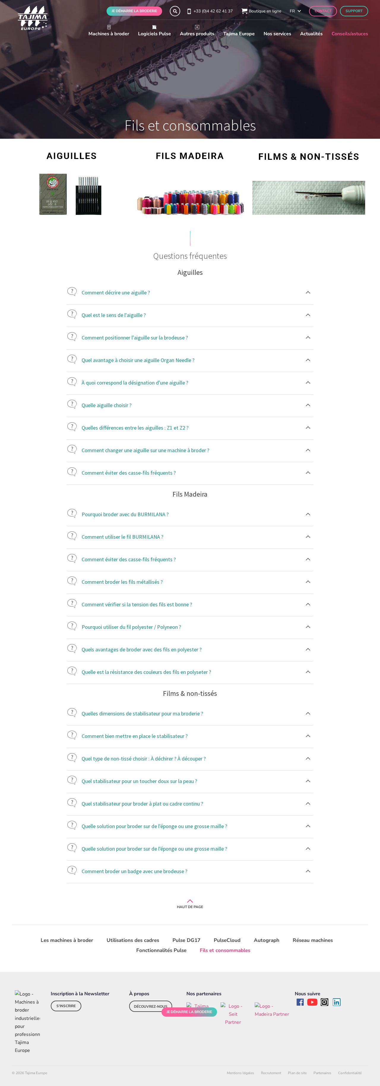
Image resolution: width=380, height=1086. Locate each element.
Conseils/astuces (350, 34)
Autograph (266, 940)
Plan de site (297, 1073)
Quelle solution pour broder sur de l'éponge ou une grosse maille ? (154, 826)
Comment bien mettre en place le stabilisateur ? (135, 736)
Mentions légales (240, 1073)
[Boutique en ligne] (243, 11)
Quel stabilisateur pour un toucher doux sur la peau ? (139, 781)
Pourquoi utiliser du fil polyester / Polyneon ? (131, 626)
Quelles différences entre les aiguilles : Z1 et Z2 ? (135, 427)
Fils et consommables (225, 950)
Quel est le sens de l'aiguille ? (114, 315)
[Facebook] (300, 1002)
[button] (175, 11)
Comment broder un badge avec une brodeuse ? (134, 871)
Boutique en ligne (265, 11)
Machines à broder (108, 34)
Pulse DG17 (186, 940)
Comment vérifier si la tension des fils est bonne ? (137, 604)
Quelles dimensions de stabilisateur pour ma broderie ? (143, 713)
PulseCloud (227, 940)
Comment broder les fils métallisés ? (122, 581)
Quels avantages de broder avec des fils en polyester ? (142, 649)
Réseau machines (313, 940)
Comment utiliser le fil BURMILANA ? (122, 536)
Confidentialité (350, 1073)
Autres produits (197, 34)
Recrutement (271, 1073)
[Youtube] (312, 1002)
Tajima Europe (239, 34)
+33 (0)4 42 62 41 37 (213, 11)
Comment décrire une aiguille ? (116, 292)
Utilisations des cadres (133, 940)
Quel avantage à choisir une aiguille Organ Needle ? (138, 360)
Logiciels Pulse (154, 34)
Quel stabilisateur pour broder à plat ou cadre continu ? (142, 803)
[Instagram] (324, 1002)
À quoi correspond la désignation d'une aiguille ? (135, 382)
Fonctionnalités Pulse (161, 950)
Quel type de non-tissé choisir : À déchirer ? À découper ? (144, 758)
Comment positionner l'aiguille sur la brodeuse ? (135, 337)
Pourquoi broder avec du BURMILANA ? (125, 514)
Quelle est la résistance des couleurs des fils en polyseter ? (146, 672)
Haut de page (190, 907)
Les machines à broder (67, 940)
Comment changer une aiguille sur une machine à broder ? (145, 450)
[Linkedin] (337, 1002)
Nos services (277, 34)
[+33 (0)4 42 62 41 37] (188, 11)
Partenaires (322, 1073)
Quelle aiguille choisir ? (107, 405)
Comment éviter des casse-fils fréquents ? (129, 472)
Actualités (311, 34)
